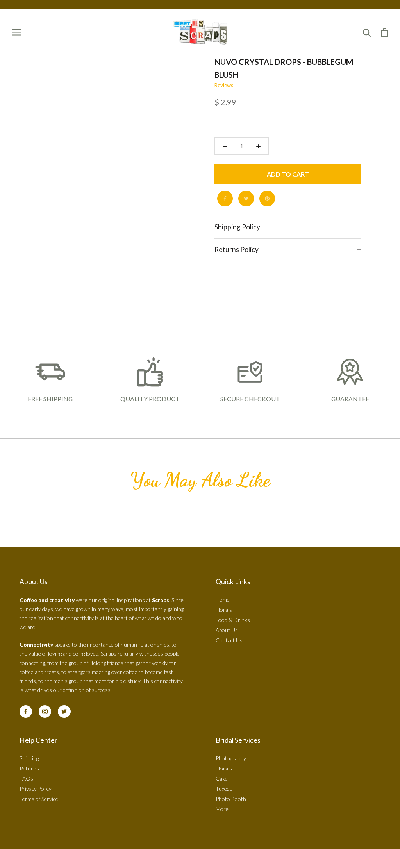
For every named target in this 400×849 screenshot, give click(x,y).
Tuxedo (224, 788)
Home (223, 599)
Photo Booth (231, 798)
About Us (227, 630)
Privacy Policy (36, 788)
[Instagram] (45, 711)
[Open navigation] (16, 32)
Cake (222, 778)
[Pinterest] (267, 198)
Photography (231, 758)
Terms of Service (39, 798)
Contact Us (229, 640)
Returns (29, 768)
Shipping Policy (237, 227)
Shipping (29, 758)
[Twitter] (246, 198)
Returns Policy (236, 249)
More (222, 809)
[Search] (367, 32)
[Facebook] (225, 198)
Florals (224, 609)
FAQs (26, 778)
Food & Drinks (233, 620)
